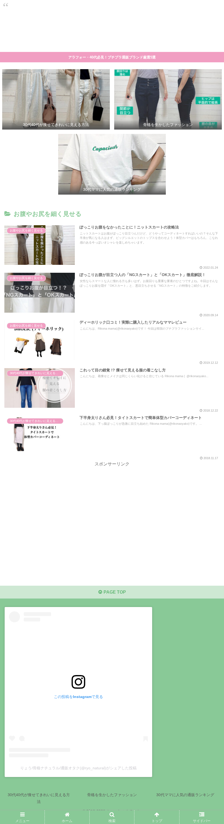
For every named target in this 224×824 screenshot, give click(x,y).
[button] (207, 584)
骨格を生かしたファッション (112, 795)
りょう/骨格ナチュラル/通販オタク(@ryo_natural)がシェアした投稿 (78, 768)
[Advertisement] (112, 506)
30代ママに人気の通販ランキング (185, 795)
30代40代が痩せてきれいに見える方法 (39, 798)
